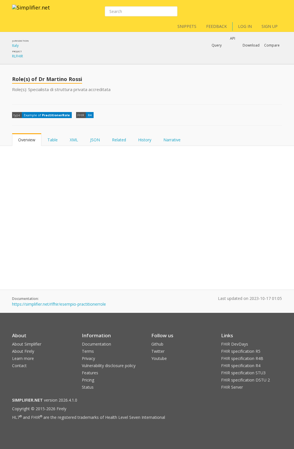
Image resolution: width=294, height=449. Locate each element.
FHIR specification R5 (240, 351)
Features (90, 372)
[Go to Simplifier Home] (31, 11)
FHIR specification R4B (242, 358)
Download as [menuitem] (223, 60)
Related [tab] (119, 139)
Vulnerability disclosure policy (109, 365)
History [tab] (144, 139)
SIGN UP (270, 26)
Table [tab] (52, 139)
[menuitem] (257, 60)
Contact (19, 365)
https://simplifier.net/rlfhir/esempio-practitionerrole (59, 304)
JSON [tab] (95, 139)
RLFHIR (17, 56)
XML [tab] (74, 139)
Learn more (23, 358)
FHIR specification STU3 (243, 372)
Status (88, 387)
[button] (216, 45)
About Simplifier (26, 344)
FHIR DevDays (234, 344)
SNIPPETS (186, 26)
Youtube (159, 358)
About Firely (23, 351)
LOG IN (245, 26)
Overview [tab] (26, 139)
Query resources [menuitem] (181, 60)
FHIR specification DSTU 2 (245, 380)
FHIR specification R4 (240, 365)
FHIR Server (232, 387)
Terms (88, 351)
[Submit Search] (173, 11)
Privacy (88, 358)
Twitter (158, 351)
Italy (15, 45)
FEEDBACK (216, 26)
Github (157, 344)
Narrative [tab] (172, 139)
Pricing (88, 380)
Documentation (96, 344)
